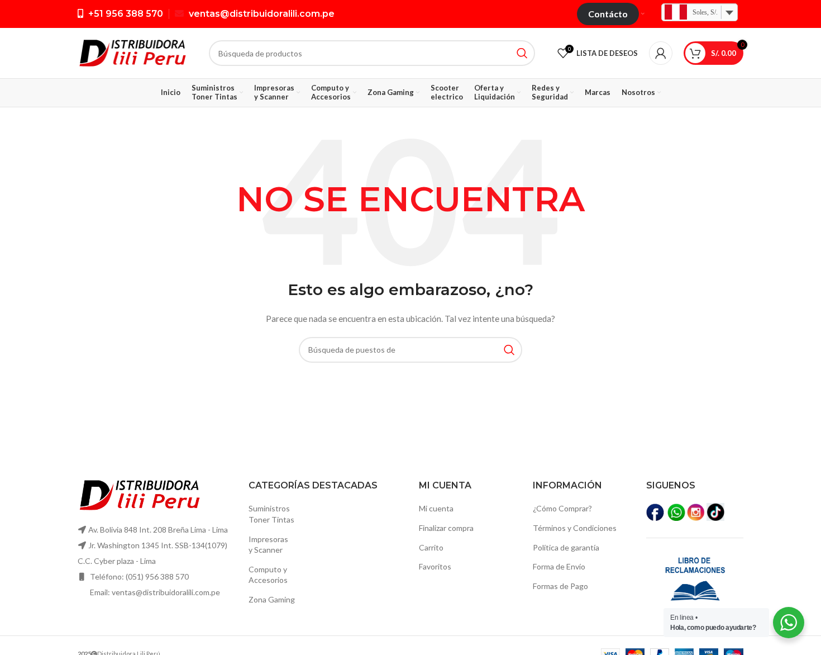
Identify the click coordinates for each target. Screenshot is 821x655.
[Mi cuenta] (660, 53)
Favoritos (435, 566)
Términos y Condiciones (575, 528)
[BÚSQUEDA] (522, 53)
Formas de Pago (560, 586)
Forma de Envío (559, 566)
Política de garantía (566, 547)
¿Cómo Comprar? (562, 508)
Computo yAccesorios (268, 574)
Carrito (431, 547)
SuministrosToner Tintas (271, 514)
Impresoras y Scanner (268, 544)
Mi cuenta (436, 508)
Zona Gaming (272, 599)
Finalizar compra (446, 528)
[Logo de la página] (132, 52)
